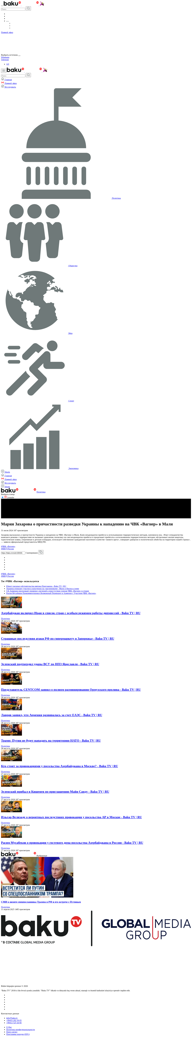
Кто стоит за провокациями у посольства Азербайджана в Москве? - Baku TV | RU (59, 766)
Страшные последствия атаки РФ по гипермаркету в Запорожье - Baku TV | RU (57, 638)
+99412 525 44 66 (14, 1023)
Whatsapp (5, 57)
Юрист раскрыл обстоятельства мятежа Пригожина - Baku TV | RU (36, 586)
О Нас (9, 1027)
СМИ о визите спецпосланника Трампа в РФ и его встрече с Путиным (41, 902)
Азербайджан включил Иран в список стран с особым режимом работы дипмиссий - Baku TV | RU (70, 613)
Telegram (5, 60)
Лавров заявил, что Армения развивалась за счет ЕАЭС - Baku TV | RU (51, 715)
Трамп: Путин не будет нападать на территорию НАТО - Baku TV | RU (51, 740)
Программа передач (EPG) (18, 1034)
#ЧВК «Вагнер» (8, 546)
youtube (10, 497)
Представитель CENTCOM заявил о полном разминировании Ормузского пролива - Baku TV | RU (71, 689)
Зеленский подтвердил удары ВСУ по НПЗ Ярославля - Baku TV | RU (50, 664)
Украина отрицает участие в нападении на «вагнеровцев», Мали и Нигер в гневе (42, 588)
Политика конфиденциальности (20, 1029)
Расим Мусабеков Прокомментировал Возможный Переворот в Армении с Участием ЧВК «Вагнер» (51, 593)
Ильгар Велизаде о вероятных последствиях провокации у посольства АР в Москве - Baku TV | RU (71, 817)
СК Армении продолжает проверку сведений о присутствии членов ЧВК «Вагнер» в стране (47, 591)
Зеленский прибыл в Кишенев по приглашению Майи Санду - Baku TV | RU (55, 791)
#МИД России (7, 549)
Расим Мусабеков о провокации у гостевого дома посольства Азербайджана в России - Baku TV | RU (72, 842)
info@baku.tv (12, 1018)
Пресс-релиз (11, 1032)
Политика (41, 492)
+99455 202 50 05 (14, 1020)
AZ (7, 64)
